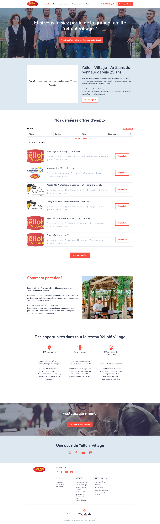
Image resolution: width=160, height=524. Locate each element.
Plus (87, 4)
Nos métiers (76, 4)
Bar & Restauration (82, 482)
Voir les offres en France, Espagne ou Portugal (81, 40)
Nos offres (59, 482)
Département (113, 134)
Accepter (53, 85)
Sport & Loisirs (80, 492)
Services (58, 134)
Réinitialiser (129, 128)
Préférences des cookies (100, 493)
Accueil (46, 4)
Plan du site (99, 487)
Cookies (98, 485)
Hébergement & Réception (81, 488)
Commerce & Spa (81, 485)
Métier (84, 134)
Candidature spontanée (80, 424)
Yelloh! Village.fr (108, 4)
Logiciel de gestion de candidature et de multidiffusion (80, 520)
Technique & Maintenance (80, 495)
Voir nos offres (125, 4)
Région (31, 134)
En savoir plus (90, 100)
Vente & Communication (81, 499)
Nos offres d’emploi (60, 4)
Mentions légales (100, 482)
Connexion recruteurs (102, 490)
